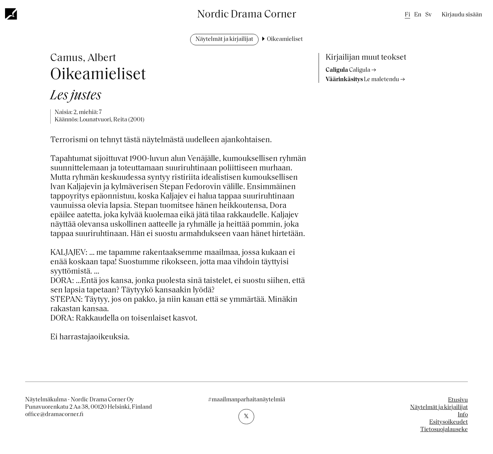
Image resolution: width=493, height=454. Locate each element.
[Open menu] (11, 14)
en (417, 15)
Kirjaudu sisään (462, 15)
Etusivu (458, 400)
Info (463, 415)
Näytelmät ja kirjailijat (224, 40)
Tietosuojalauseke (444, 430)
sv (428, 15)
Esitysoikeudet (448, 422)
